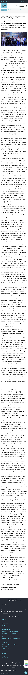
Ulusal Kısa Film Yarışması (8, 635)
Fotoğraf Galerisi (6, 656)
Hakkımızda (4, 622)
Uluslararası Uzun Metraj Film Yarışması (11, 636)
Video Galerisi (5, 657)
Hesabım (20, 6)
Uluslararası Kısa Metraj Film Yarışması (11, 638)
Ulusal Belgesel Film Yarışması (9, 633)
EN (24, 1)
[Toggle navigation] (26, 5)
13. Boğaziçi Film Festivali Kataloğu (10, 644)
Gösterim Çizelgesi (6, 648)
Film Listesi (4, 646)
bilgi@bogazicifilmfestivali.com (15, 663)
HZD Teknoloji (6, 673)
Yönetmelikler (5, 623)
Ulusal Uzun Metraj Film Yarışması (10, 631)
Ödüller (3, 625)
